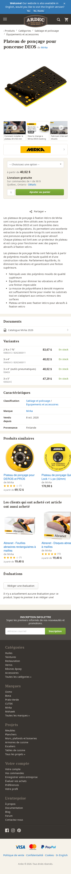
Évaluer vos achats (16, 781)
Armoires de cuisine (16, 742)
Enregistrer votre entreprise (21, 777)
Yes (28, 10)
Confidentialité (34, 855)
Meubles (10, 730)
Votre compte (13, 769)
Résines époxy (13, 668)
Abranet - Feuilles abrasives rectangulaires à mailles (20, 546)
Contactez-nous (14, 819)
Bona (8, 695)
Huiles (8, 653)
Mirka (44, 47)
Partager (39, 211)
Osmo (8, 691)
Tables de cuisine (15, 750)
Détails (32, 184)
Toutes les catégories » (18, 676)
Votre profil (11, 789)
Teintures (10, 657)
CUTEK (9, 703)
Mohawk (10, 711)
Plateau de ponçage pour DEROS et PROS (19, 477)
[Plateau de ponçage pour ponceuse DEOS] (35, 86)
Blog (7, 811)
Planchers (11, 734)
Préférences (12, 785)
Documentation (14, 807)
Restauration (12, 661)
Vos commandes (14, 773)
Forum (9, 815)
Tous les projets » (15, 754)
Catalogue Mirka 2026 (20, 330)
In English (62, 855)
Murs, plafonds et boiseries (21, 738)
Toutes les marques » (17, 715)
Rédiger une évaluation (20, 585)
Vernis (8, 665)
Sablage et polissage (38, 400)
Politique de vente (13, 855)
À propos (10, 804)
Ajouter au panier (39, 192)
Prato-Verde (12, 699)
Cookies (49, 855)
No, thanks (39, 10)
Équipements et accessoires (42, 404)
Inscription (55, 631)
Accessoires (12, 672)
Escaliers (10, 746)
